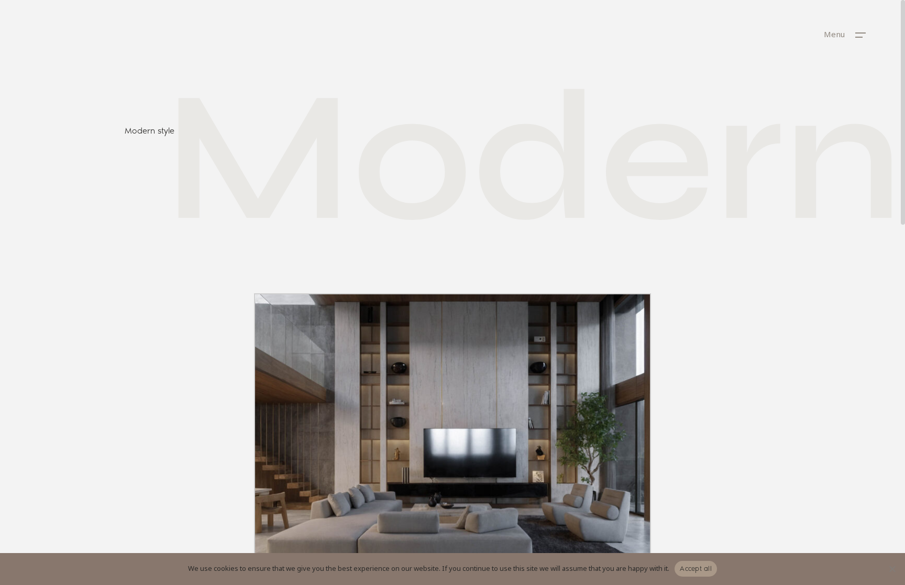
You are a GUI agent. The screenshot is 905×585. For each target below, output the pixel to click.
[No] (892, 569)
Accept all (696, 568)
